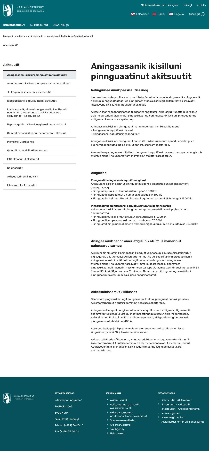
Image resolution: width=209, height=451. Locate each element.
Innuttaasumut (14, 25)
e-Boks (201, 5)
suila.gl (187, 5)
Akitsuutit (38, 36)
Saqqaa (7, 36)
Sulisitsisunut (39, 25)
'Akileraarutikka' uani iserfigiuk (159, 5)
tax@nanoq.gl (70, 419)
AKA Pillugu (61, 25)
